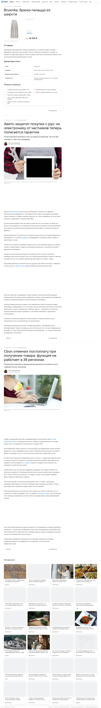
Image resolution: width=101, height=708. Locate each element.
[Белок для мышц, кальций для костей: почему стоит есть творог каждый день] (39, 669)
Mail (2, 706)
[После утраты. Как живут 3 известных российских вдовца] (86, 599)
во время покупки (19, 266)
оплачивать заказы (43, 493)
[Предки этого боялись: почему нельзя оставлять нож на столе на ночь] (39, 622)
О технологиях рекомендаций (77, 706)
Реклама (12, 706)
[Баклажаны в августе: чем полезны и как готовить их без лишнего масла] (86, 622)
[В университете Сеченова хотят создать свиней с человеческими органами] (86, 693)
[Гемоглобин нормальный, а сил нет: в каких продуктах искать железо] (15, 599)
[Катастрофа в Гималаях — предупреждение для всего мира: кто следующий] (15, 646)
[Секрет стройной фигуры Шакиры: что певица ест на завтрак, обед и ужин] (39, 693)
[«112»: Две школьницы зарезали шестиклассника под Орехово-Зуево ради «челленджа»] (15, 669)
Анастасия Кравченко (14, 143)
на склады (25, 463)
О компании (7, 706)
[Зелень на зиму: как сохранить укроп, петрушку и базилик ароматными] (39, 575)
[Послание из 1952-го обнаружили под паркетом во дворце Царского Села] (15, 575)
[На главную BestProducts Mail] (5, 2)
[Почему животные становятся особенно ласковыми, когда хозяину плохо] (62, 622)
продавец (25, 237)
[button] (33, 163)
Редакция (50, 706)
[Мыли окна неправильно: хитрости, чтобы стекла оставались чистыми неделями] (62, 575)
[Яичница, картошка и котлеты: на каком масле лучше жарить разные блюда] (62, 693)
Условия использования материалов (62, 706)
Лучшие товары (17, 6)
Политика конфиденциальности (91, 706)
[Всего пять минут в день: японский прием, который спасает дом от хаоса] (15, 693)
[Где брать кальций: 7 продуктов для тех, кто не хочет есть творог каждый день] (62, 599)
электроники (14, 211)
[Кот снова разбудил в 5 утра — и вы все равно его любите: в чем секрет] (86, 646)
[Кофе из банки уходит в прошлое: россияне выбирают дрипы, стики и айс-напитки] (39, 646)
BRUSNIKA (29, 33)
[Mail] (2, 2)
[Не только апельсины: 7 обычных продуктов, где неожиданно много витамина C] (62, 646)
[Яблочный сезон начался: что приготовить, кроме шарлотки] (39, 599)
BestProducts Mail (22, 120)
